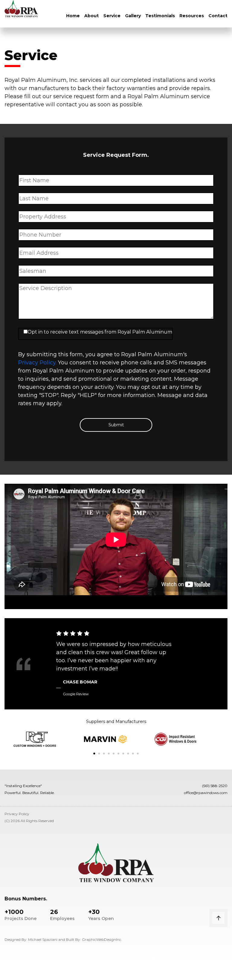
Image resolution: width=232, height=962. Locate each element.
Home (73, 15)
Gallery (133, 15)
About (91, 15)
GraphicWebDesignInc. (102, 939)
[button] (94, 753)
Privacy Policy (17, 814)
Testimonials (160, 15)
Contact (217, 15)
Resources (191, 15)
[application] (116, 546)
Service (112, 15)
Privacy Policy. (37, 362)
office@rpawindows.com (205, 792)
